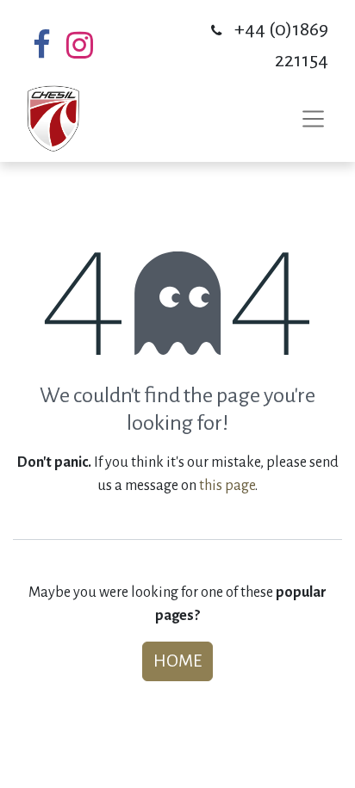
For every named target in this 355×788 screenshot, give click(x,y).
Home (177, 661)
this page (227, 485)
